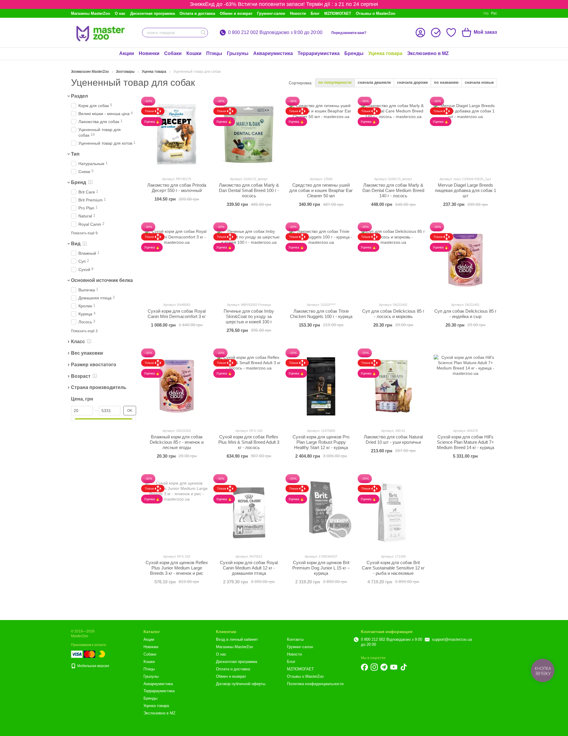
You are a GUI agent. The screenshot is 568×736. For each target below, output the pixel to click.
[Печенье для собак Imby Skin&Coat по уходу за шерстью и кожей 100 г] (248, 260)
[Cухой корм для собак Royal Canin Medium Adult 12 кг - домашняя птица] (248, 512)
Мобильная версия (92, 666)
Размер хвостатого (93, 364)
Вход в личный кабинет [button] (237, 639)
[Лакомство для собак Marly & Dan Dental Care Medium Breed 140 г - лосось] (393, 135)
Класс (78, 341)
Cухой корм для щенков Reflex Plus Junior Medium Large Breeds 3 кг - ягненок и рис (177, 568)
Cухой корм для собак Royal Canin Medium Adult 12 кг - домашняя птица (249, 568)
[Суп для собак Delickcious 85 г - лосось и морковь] (393, 260)
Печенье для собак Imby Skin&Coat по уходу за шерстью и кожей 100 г (249, 316)
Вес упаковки (87, 353)
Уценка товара (385, 53)
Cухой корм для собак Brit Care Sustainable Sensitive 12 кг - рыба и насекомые (393, 568)
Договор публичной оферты (240, 684)
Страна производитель (98, 387)
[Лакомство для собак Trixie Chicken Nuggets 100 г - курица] (321, 260)
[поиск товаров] (203, 32)
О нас (120, 13)
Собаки (173, 53)
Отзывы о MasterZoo (375, 13)
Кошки (193, 53)
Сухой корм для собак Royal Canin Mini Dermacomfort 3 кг (177, 314)
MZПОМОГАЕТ (337, 13)
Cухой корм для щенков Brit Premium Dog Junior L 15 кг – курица (321, 568)
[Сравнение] (435, 32)
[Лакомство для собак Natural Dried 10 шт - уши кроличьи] (393, 386)
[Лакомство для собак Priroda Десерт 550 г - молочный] (176, 135)
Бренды (354, 53)
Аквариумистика (273, 53)
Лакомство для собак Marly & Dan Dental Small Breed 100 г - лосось (249, 190)
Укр (486, 13)
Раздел (79, 96)
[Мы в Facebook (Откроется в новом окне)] (364, 667)
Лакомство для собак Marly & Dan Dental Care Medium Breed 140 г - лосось (393, 190)
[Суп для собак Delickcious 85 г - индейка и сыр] (465, 260)
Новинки (149, 53)
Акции (126, 53)
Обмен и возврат (236, 13)
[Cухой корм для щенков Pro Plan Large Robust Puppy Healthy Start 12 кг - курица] (321, 386)
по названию (446, 82)
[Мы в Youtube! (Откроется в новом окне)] (393, 667)
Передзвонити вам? (348, 33)
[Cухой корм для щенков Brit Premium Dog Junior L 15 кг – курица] (321, 512)
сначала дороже (412, 82)
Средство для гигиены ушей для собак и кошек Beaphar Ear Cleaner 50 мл (321, 190)
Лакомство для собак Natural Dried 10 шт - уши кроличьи (393, 439)
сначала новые (479, 82)
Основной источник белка (102, 280)
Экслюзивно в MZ (428, 53)
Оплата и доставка (197, 13)
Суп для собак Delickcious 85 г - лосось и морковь (393, 314)
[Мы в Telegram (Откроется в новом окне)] (384, 667)
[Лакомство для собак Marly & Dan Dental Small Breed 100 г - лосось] (248, 135)
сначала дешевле (374, 82)
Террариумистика (319, 53)
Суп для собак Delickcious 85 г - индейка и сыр (465, 314)
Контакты (295, 639)
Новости (298, 13)
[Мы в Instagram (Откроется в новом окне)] (374, 667)
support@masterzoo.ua (452, 639)
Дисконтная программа (152, 13)
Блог (315, 13)
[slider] (73, 419)
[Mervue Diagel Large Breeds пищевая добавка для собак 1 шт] (465, 135)
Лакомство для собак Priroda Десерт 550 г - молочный (176, 188)
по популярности (334, 82)
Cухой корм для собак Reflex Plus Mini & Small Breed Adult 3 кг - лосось (248, 442)
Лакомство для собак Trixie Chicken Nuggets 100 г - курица (321, 314)
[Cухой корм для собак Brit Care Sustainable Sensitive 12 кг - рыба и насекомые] (393, 512)
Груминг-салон (271, 13)
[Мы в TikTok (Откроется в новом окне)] (403, 667)
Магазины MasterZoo (90, 13)
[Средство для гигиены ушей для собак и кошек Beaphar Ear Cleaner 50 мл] (321, 135)
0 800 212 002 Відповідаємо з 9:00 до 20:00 (275, 32)
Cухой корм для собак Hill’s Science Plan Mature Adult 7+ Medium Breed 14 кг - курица (465, 442)
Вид (75, 243)
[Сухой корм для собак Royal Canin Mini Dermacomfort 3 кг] (176, 260)
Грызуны (237, 53)
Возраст (81, 376)
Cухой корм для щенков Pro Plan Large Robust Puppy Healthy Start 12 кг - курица (321, 442)
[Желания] (451, 32)
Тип (75, 153)
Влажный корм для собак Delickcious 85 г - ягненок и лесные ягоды (177, 442)
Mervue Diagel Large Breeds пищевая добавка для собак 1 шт (465, 190)
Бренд (78, 182)
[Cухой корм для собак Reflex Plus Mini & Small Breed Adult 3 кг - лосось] (248, 386)
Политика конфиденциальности (315, 684)
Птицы (214, 53)
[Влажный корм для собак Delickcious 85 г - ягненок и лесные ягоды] (176, 386)
